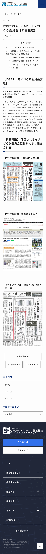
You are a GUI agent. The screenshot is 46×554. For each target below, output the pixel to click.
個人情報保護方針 (23, 531)
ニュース (8, 36)
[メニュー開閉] (42, 4)
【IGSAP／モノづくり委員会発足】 (21, 47)
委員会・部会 (12, 482)
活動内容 (10, 491)
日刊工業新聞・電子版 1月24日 (24, 61)
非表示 (28, 43)
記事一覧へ (23, 356)
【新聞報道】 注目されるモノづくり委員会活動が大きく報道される (23, 52)
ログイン (23, 450)
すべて (7, 385)
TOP (8, 463)
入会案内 (21, 442)
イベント (8, 398)
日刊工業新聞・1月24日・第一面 (24, 57)
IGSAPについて (13, 472)
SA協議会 (10, 519)
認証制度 (10, 501)
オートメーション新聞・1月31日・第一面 (23, 66)
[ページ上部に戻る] (40, 546)
